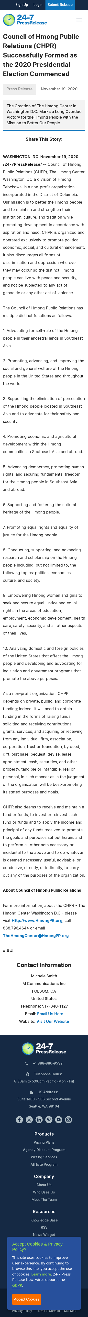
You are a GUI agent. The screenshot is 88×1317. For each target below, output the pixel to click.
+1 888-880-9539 (48, 1063)
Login (37, 5)
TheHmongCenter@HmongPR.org (36, 936)
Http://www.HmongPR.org (37, 921)
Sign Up (21, 5)
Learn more (41, 1274)
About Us (44, 1185)
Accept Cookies (26, 1299)
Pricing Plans (44, 1142)
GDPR (17, 1285)
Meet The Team (44, 1200)
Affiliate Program (44, 1164)
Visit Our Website (52, 1022)
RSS (44, 1227)
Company (44, 1177)
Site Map (70, 1310)
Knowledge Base (44, 1220)
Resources (44, 1212)
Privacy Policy (22, 1310)
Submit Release (60, 5)
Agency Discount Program (44, 1150)
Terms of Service (48, 1310)
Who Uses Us (44, 1192)
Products (44, 1134)
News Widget (44, 1235)
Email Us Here (50, 1014)
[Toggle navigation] (79, 20)
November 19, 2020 (59, 89)
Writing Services (44, 1157)
